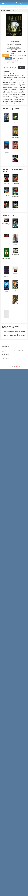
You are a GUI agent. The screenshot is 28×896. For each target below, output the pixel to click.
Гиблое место (15, 41)
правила (20, 350)
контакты (11, 350)
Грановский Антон (14, 6)
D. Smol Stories (17, 44)
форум (7, 350)
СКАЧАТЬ (9, 58)
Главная (3, 6)
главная (3, 350)
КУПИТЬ (6, 55)
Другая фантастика (14, 38)
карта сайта (16, 350)
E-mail (7, 358)
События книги (14, 49)
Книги (8, 6)
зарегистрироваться (15, 337)
